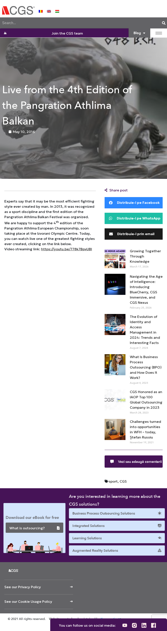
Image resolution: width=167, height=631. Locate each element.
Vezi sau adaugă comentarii (140, 461)
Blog (137, 33)
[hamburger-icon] (158, 33)
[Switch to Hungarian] (57, 11)
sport (113, 481)
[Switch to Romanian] (41, 11)
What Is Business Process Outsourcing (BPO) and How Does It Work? (146, 367)
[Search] (163, 22)
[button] (134, 202)
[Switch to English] (49, 11)
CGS (123, 481)
